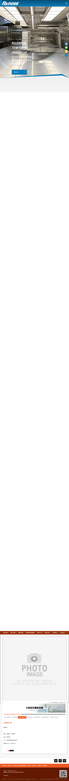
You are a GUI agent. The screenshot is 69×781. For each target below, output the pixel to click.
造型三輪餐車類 (7, 717)
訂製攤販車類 (14, 717)
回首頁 (58, 632)
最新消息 (47, 632)
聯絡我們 (61, 632)
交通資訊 (55, 632)
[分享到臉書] (60, 760)
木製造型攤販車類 (22, 717)
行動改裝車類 (29, 717)
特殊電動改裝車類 (44, 717)
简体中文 (65, 632)
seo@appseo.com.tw (11, 770)
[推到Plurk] (8, 750)
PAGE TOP (65, 778)
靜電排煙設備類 (30, 632)
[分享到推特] (56, 760)
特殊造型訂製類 (37, 717)
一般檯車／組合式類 (54, 717)
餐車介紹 (39, 632)
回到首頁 (5, 632)
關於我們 (13, 632)
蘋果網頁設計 (6, 775)
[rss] (64, 760)
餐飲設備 (20, 632)
